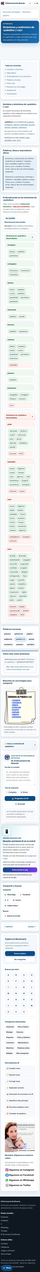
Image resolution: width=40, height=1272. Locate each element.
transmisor (14, 274)
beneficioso (14, 480)
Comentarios (12, 94)
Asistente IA (11, 90)
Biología (9, 1032)
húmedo (13, 607)
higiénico (21, 468)
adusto (12, 584)
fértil (21, 453)
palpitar (30, 634)
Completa (12, 792)
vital (28, 476)
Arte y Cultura (23, 1027)
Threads (4, 1231)
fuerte (12, 468)
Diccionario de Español (11, 12)
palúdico (6, 16)
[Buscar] (30, 3)
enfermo (13, 491)
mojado (22, 607)
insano (12, 350)
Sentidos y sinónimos (15, 69)
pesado (12, 447)
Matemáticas (23, 1043)
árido (27, 138)
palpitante (8, 639)
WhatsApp (5, 1227)
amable (25, 611)
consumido (14, 572)
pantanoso (23, 127)
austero (21, 588)
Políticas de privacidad (15, 1267)
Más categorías (22, 1053)
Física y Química (23, 1037)
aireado (12, 556)
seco (19, 140)
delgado (24, 572)
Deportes (9, 1037)
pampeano (8, 644)
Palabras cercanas (14, 80)
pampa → (32, 927)
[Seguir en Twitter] (20, 1185)
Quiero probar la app (20, 870)
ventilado (13, 568)
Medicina (10, 1048)
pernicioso (25, 297)
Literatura (10, 1043)
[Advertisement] (20, 50)
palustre (15, 127)
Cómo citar (11, 83)
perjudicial (14, 297)
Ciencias (19, 1032)
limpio (12, 510)
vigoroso (20, 476)
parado (22, 316)
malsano (7, 127)
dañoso (16, 125)
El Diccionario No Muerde (10, 1234)
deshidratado (15, 560)
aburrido (13, 443)
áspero (12, 588)
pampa (31, 639)
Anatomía (10, 1027)
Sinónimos (26, 12)
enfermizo (14, 358)
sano (14, 140)
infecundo (22, 435)
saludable (8, 140)
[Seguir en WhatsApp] (20, 1180)
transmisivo (25, 270)
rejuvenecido (15, 611)
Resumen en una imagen (16, 87)
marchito (21, 580)
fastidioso (23, 443)
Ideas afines (11, 73)
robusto (21, 472)
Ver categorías (20, 959)
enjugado (26, 560)
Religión (9, 1053)
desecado (13, 431)
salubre (20, 510)
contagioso (8, 125)
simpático (13, 615)
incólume (21, 518)
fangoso (13, 399)
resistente (22, 526)
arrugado (23, 568)
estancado (24, 125)
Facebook (4, 1217)
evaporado (24, 564)
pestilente (14, 301)
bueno (12, 506)
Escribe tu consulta (12, 767)
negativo (20, 289)
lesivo (12, 289)
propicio (25, 480)
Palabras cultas (23, 1048)
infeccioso (14, 270)
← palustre (8, 927)
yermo (19, 439)
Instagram (4, 1220)
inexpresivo (14, 592)
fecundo (13, 453)
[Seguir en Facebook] (20, 1175)
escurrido (13, 564)
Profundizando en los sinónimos (19, 76)
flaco (25, 576)
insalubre (21, 346)
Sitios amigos (6, 1254)
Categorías (5, 1247)
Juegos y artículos (8, 1251)
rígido (24, 592)
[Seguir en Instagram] (20, 1170)
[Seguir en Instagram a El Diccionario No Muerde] (20, 1137)
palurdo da (19, 634)
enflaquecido (15, 576)
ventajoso (25, 484)
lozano (12, 472)
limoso (12, 251)
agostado (22, 596)
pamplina (30, 644)
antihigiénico (15, 537)
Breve (25, 792)
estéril (12, 435)
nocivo (12, 293)
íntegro (21, 522)
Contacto (4, 1244)
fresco (22, 514)
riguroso (13, 596)
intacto (12, 522)
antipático (22, 584)
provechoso (14, 484)
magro (12, 580)
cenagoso (30, 122)
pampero (19, 644)
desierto (23, 431)
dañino (12, 346)
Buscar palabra (20, 953)
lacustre (32, 125)
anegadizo (14, 395)
